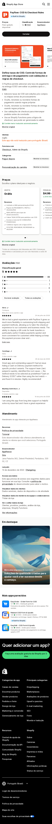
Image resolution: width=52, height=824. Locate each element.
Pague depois (8, 159)
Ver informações (9, 513)
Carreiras (31, 742)
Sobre (29, 737)
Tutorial (5, 434)
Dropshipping (33, 687)
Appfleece (41, 25)
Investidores (32, 747)
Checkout (6, 150)
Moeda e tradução (35, 720)
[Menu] (48, 4)
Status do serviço (35, 771)
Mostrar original (8, 127)
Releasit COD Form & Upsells (22, 613)
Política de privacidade (12, 430)
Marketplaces (33, 692)
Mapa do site (8, 810)
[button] (26, 605)
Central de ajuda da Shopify (11, 738)
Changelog (30, 470)
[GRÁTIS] (25, 237)
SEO (29, 711)
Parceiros (31, 756)
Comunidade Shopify (11, 749)
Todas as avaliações (33, 298)
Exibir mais (6, 342)
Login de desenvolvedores (14, 791)
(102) (29, 25)
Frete (29, 716)
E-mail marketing (35, 706)
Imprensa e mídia (35, 752)
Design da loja (8, 706)
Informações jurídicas (37, 766)
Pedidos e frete (9, 701)
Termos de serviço (10, 797)
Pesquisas (7, 759)
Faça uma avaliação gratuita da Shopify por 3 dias (26, 654)
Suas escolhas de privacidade (16, 816)
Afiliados (31, 761)
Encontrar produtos (11, 692)
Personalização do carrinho (14, 167)
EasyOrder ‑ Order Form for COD (24, 602)
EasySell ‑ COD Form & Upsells (23, 625)
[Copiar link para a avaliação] (8, 308)
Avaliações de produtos (38, 696)
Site (4, 455)
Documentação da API (12, 745)
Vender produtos (10, 696)
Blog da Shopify (9, 754)
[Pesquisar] (43, 4)
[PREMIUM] (26, 237)
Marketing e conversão (12, 711)
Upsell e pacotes (35, 701)
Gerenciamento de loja (12, 716)
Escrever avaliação (11, 298)
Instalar (26, 34)
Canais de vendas (10, 687)
